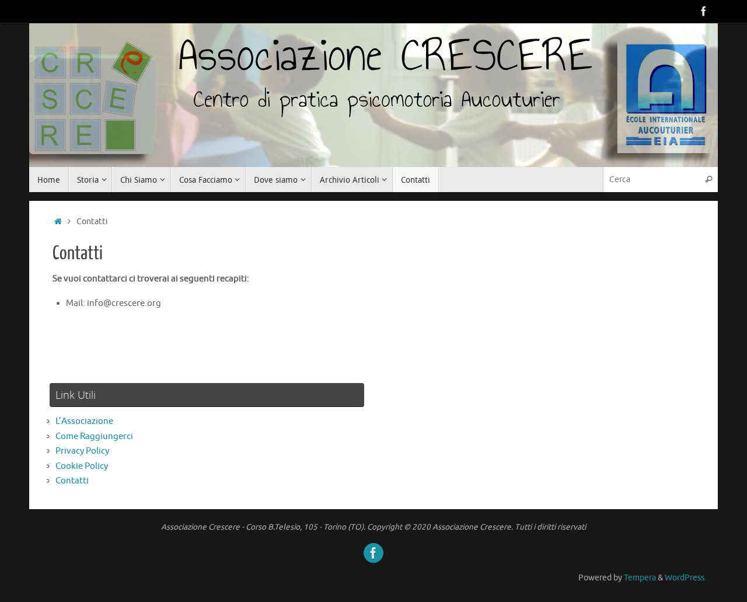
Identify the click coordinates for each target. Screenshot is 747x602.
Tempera (640, 578)
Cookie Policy (81, 466)
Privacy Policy (82, 451)
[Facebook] (704, 11)
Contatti (72, 480)
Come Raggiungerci (94, 436)
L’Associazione (84, 421)
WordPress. (685, 578)
